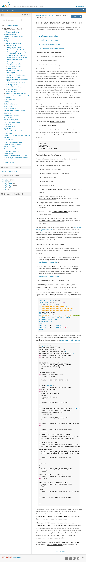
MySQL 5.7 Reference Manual (44, 15)
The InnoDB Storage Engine (12, 120)
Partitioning (7, 137)
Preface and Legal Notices (11, 32)
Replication (7, 124)
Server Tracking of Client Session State (17, 80)
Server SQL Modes (12, 68)
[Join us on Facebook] (66, 559)
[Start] (25, 15)
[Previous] (22, 15)
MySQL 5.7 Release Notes (9, 171)
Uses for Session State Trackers (48, 36)
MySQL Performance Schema (12, 144)
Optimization (8, 106)
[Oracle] (7, 557)
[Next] (30, 15)
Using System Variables (14, 64)
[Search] (20, 20)
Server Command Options (14, 60)
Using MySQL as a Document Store (14, 131)
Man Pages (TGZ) (7, 184)
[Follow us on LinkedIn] (74, 559)
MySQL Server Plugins (12, 91)
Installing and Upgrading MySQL (13, 36)
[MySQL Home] (6, 4)
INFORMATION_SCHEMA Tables (13, 142)
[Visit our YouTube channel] (78, 559)
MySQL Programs (9, 41)
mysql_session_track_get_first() (48, 262)
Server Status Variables (14, 66)
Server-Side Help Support (14, 77)
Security (6, 102)
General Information (10, 34)
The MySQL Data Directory (13, 85)
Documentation (8, 10)
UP (60, 551)
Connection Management (14, 70)
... (55, 15)
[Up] (27, 15)
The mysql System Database (14, 87)
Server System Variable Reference (17, 55)
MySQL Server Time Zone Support (17, 75)
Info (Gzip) (5, 188)
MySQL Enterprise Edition (11, 151)
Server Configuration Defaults (16, 50)
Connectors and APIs (10, 149)
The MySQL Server (11, 45)
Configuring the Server (14, 48)
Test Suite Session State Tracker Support (51, 48)
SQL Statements (9, 117)
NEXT (63, 551)
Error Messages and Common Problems (16, 158)
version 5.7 (75, 16)
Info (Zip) (4, 190)
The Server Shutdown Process (16, 83)
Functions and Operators (11, 115)
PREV (53, 551)
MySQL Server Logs (11, 89)
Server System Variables (14, 62)
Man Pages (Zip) (7, 186)
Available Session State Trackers (49, 40)
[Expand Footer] (82, 557)
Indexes (6, 160)
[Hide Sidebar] (2, 15)
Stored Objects (8, 140)
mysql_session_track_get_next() (49, 276)
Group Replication (9, 126)
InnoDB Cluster (8, 133)
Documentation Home (12, 25)
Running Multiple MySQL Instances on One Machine (18, 96)
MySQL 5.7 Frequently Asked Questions (15, 155)
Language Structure (10, 108)
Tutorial (6, 39)
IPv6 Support (11, 73)
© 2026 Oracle (17, 557)
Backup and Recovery (10, 104)
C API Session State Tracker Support (50, 44)
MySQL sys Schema (10, 147)
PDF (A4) (4, 182)
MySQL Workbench (9, 153)
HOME (57, 551)
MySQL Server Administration (12, 43)
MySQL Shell (7, 129)
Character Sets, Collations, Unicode (14, 111)
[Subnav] (3, 34)
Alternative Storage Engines (12, 122)
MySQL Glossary (9, 162)
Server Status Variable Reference (17, 57)
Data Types (7, 113)
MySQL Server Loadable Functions (16, 94)
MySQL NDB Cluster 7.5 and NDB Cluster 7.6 (17, 135)
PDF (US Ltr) (5, 180)
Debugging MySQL (11, 99)
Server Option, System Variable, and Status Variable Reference (17, 52)
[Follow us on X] (70, 559)
